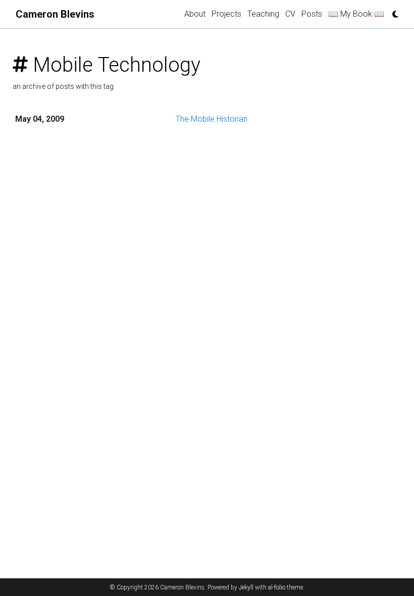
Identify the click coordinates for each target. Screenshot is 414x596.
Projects (226, 14)
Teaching (263, 14)
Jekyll (246, 587)
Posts (311, 14)
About (194, 14)
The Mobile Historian (211, 119)
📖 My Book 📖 (356, 14)
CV (290, 14)
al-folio (276, 587)
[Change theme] (392, 11)
